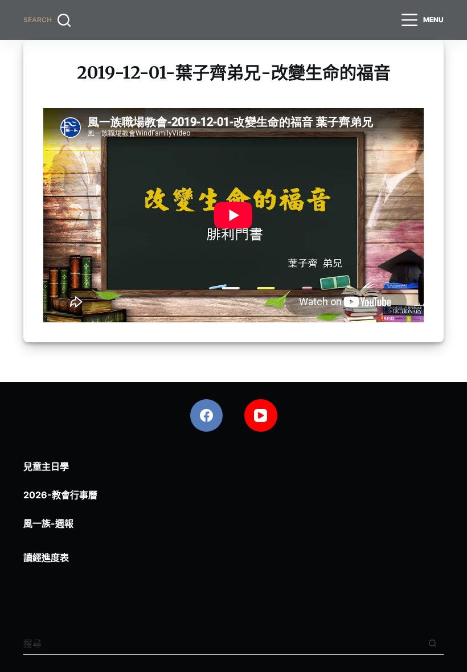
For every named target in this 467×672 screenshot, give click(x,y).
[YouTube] (260, 415)
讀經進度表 (46, 557)
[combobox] (222, 643)
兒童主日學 (46, 466)
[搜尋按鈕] (432, 643)
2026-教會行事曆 (60, 495)
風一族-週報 (48, 523)
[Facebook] (206, 415)
